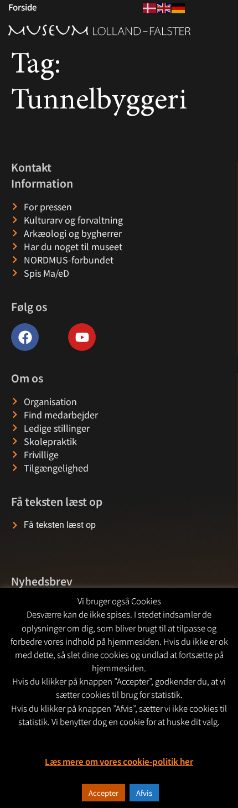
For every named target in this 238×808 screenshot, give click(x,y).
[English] (164, 6)
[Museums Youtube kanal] (82, 337)
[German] (179, 6)
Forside (22, 7)
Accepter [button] (103, 793)
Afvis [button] (144, 793)
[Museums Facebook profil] (25, 337)
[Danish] (150, 6)
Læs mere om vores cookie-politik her (119, 761)
